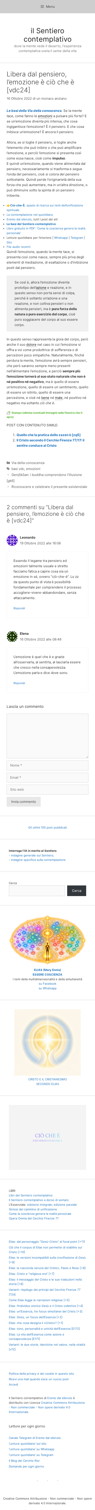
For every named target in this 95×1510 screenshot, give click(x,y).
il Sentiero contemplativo (48, 34)
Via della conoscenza (27, 463)
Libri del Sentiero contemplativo (31, 1195)
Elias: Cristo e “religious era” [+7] (31, 1273)
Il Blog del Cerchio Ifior (24, 1460)
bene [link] (45, 398)
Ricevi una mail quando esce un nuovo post (39, 1379)
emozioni (33, 469)
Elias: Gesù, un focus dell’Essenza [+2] (36, 1317)
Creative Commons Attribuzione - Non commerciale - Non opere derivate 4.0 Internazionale (47, 1407)
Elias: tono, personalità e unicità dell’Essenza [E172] (44, 1328)
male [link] (59, 398)
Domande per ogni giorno (26, 1466)
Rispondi (19, 608)
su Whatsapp (48, 988)
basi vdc (17, 469)
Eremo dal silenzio (19, 219)
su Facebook (47, 983)
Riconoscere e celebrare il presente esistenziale (49, 487)
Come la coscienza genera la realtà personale (40, 1213)
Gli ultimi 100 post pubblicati (47, 827)
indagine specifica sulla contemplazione (38, 860)
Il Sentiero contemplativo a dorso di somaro (39, 1200)
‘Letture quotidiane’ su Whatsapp (31, 1449)
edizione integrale (39, 1204)
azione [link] (41, 287)
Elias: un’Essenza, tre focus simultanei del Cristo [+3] (45, 1311)
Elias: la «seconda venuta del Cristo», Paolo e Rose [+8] (47, 1268)
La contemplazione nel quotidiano (30, 214)
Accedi (13, 1384)
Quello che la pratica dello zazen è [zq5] (49, 435)
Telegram (76, 237)
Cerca (13, 883)
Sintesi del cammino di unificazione (33, 1209)
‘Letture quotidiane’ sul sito (27, 1443)
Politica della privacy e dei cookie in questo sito (41, 1373)
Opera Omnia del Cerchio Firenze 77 (34, 1218)
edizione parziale (65, 1204)
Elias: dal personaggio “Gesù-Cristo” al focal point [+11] (47, 1241)
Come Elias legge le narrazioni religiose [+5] (39, 1300)
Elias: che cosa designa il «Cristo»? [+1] (36, 1323)
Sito (9, 242)
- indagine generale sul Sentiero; (31, 855)
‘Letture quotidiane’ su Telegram (31, 1455)
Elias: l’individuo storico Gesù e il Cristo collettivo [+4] (46, 1306)
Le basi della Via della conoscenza (34, 111)
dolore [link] (31, 344)
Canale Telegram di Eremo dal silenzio (35, 1438)
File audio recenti (18, 246)
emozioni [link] (45, 116)
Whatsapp (61, 237)
